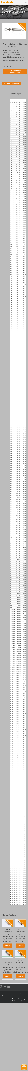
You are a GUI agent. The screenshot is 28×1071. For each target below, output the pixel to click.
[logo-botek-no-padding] (7, 2)
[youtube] (5, 986)
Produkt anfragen (11, 83)
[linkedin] (8, 986)
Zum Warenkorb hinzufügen (15, 71)
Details (7, 945)
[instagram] (1, 986)
